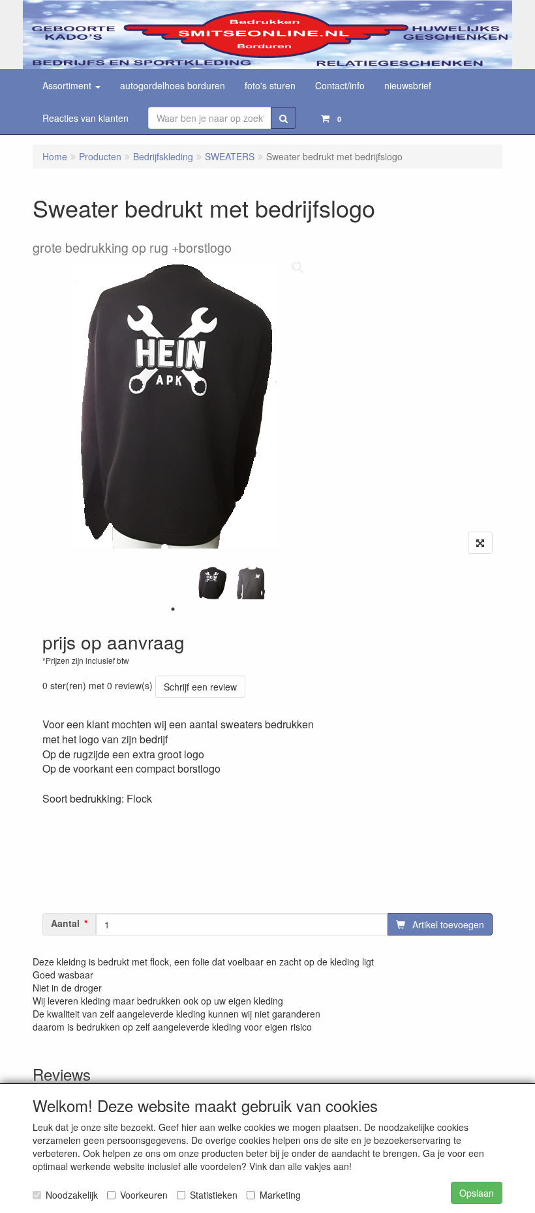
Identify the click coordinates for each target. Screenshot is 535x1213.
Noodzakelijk (72, 1194)
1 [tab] (172, 609)
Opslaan (476, 1192)
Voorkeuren (144, 1194)
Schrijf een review (200, 686)
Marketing (280, 1194)
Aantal (65, 923)
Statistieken (213, 1194)
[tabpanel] (212, 583)
